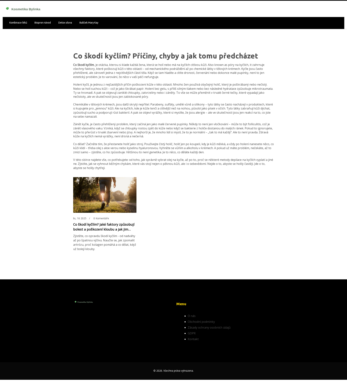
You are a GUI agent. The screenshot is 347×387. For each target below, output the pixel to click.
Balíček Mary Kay (89, 22)
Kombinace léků (18, 22)
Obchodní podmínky (201, 322)
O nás (192, 316)
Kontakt (193, 339)
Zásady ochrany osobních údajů (209, 327)
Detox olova (65, 22)
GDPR (192, 333)
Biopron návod (43, 22)
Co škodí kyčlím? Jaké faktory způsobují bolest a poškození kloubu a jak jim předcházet (103, 227)
